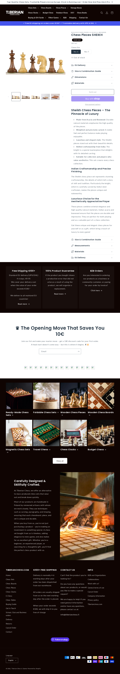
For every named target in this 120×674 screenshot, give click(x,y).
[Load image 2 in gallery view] (25, 96)
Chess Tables (11, 600)
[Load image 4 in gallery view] (45, 96)
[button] (33, 7)
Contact (9, 632)
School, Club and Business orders (16, 613)
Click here (95, 290)
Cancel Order (11, 628)
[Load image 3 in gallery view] (35, 96)
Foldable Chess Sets (44, 412)
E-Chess (9, 596)
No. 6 (77, 52)
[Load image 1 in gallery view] (16, 96)
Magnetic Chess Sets (18, 449)
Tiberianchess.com (95, 604)
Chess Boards (11, 584)
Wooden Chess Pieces (72, 412)
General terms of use (96, 588)
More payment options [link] (92, 104)
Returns (9, 624)
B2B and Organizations (97, 575)
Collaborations (93, 579)
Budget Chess (96, 449)
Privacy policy (93, 600)
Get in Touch (11, 608)
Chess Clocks (68, 449)
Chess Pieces (11, 588)
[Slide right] (62, 96)
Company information (96, 596)
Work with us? (93, 584)
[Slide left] (8, 96)
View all (60, 461)
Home (8, 575)
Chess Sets (10, 579)
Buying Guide (11, 604)
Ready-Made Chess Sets (17, 413)
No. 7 (87, 52)
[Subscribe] (78, 351)
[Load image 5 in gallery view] (55, 96)
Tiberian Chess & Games (19, 668)
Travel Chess (40, 449)
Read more (22, 304)
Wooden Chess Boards (101, 412)
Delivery (9, 619)
